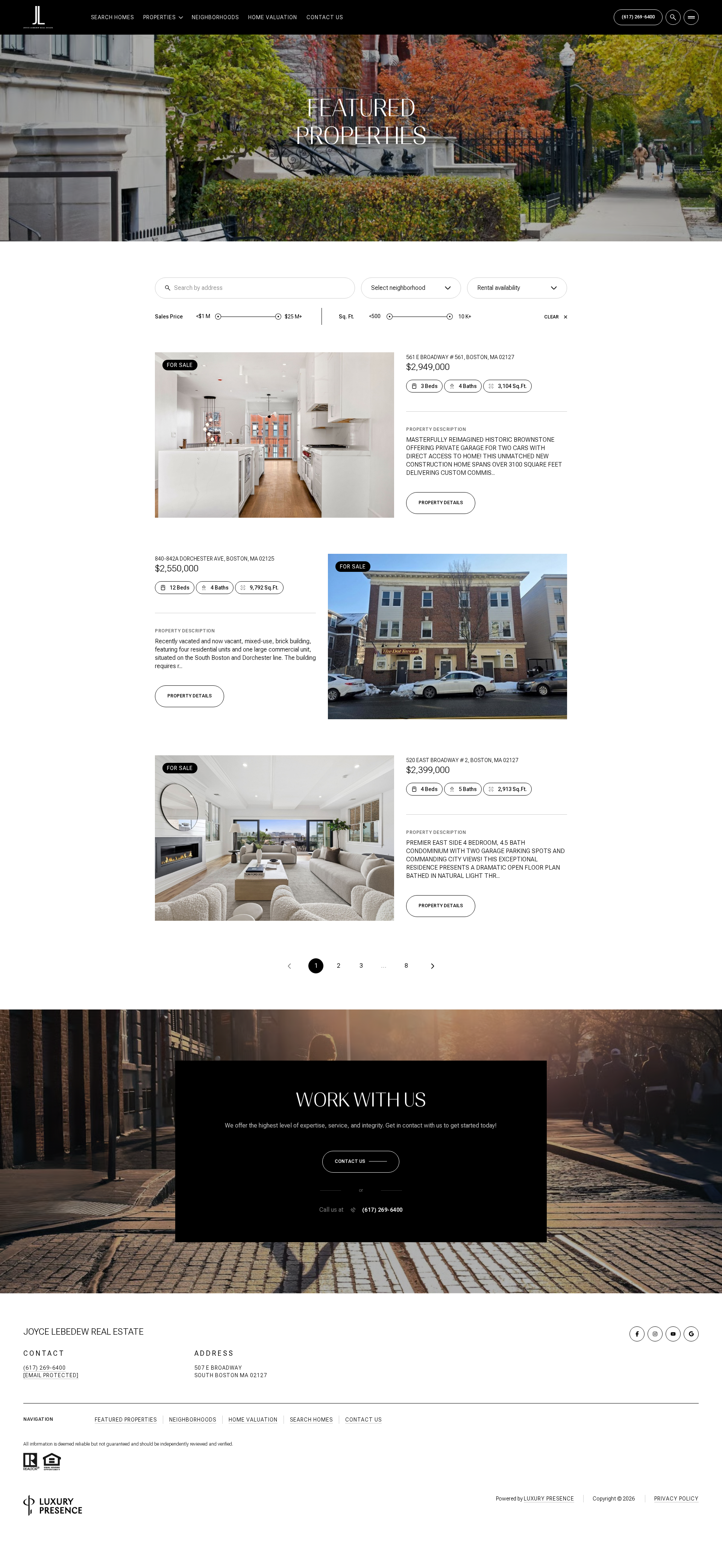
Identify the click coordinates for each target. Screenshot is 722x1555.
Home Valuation (272, 17)
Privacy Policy (676, 1499)
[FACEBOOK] (637, 1333)
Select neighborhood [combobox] (398, 287)
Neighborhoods (215, 17)
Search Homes (112, 17)
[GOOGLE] (691, 1333)
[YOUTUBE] (673, 1333)
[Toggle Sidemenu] (691, 17)
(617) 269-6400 (638, 17)
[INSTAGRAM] (655, 1333)
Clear (551, 317)
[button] (360, 1162)
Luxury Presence (549, 1499)
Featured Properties (126, 1420)
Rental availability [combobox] (498, 287)
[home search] (673, 17)
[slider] (218, 316)
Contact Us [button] (363, 1420)
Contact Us (324, 17)
